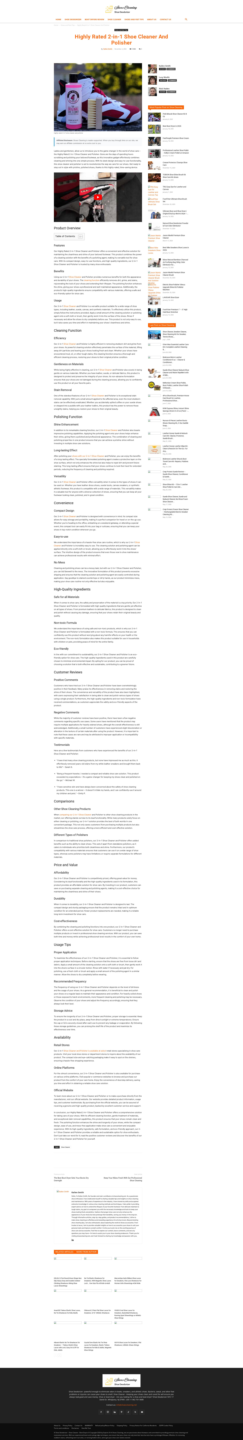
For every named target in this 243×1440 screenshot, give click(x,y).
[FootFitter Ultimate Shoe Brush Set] (154, 202)
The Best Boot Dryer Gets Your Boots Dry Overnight (71, 1179)
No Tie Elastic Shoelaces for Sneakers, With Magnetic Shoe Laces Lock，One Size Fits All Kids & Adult (97, 1280)
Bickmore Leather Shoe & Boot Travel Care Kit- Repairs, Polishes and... (175, 461)
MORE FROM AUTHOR (86, 1252)
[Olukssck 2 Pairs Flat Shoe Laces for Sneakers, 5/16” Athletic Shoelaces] (98, 1298)
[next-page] (59, 1355)
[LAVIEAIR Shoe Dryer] (154, 300)
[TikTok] (128, 1412)
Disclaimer (75, 1428)
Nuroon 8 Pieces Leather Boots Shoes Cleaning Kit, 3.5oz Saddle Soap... (175, 423)
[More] (145, 54)
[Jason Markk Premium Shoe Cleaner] (154, 238)
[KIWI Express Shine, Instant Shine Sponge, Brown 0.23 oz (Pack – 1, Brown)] (154, 411)
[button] (186, 19)
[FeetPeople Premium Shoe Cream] (154, 141)
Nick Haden (164, 88)
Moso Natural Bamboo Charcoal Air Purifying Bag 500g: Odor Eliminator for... (175, 262)
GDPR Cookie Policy (166, 1425)
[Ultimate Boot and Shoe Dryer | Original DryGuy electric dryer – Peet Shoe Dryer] (154, 214)
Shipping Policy (122, 1425)
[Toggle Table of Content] (79, 236)
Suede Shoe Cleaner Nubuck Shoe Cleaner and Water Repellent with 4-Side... (176, 372)
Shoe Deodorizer (73, 19)
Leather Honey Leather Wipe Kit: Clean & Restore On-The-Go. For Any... (175, 448)
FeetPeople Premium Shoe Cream (176, 138)
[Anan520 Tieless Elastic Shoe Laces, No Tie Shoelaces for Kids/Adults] (68, 1298)
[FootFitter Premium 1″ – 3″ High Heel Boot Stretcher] (154, 312)
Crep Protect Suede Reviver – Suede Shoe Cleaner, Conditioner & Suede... (175, 474)
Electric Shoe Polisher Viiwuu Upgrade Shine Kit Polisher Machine (174, 287)
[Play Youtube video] (98, 197)
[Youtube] (142, 1412)
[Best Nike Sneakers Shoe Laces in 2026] (154, 250)
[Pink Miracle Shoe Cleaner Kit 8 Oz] (154, 117)
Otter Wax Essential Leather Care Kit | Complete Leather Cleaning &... (176, 347)
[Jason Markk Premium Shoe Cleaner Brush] (154, 277)
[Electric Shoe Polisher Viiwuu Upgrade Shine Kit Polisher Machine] (154, 290)
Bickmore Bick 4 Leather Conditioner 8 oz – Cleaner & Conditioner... (174, 359)
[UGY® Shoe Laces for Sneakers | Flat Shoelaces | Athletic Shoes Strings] (128, 1330)
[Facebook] (101, 1412)
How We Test (86, 1428)
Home (58, 19)
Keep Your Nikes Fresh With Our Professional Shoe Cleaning (123, 1179)
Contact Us (165, 19)
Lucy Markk (164, 77)
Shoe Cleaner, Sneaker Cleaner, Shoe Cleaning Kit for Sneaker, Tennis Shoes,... (175, 334)
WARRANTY (89, 1425)
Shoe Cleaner (114, 19)
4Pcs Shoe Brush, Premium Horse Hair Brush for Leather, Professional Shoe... (176, 398)
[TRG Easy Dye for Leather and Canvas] (154, 191)
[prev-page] (55, 1355)
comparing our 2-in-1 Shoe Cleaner (75, 814)
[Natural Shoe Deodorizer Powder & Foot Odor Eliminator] (154, 226)
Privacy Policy (67, 1425)
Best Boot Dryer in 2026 (172, 126)
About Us (151, 19)
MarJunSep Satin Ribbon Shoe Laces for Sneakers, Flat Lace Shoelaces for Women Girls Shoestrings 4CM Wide (127, 1280)
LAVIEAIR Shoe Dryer (171, 297)
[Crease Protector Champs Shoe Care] (154, 165)
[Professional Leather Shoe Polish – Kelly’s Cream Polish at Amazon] (154, 153)
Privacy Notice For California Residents (143, 1425)
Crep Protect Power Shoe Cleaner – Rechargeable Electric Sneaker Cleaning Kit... (176, 511)
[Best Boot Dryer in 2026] (154, 129)
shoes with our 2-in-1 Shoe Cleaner (88, 456)
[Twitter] (135, 1412)
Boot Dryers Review (94, 19)
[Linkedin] (74, 1240)
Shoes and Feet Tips (134, 19)
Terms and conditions (61, 1428)
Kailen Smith (107, 49)
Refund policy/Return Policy (104, 1425)
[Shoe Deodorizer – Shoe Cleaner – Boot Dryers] (121, 8)
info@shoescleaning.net (126, 1405)
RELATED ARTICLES (64, 1252)
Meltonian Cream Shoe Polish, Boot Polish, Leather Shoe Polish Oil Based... (175, 385)
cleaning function (91, 280)
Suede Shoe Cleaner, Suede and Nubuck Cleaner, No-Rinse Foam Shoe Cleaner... (175, 499)
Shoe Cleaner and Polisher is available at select (85, 1051)
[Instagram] (107, 1412)
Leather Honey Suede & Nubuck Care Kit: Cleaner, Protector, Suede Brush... (175, 435)
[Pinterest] (121, 1412)
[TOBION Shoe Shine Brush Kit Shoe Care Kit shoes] (154, 177)
